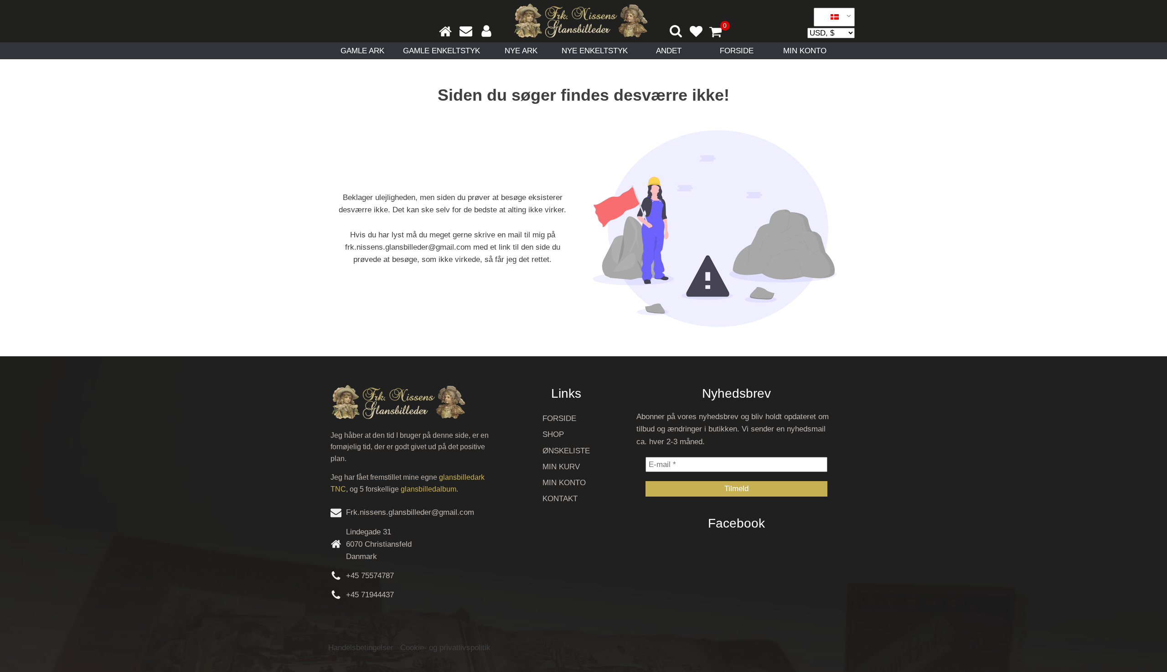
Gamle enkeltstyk (441, 50)
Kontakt (560, 498)
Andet (669, 50)
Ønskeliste (566, 450)
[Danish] (831, 17)
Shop (553, 434)
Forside (737, 50)
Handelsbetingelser (360, 647)
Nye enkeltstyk (595, 50)
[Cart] (719, 32)
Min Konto (804, 50)
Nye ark (521, 50)
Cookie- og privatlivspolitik (445, 647)
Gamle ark (362, 50)
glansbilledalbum (428, 489)
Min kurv (561, 466)
